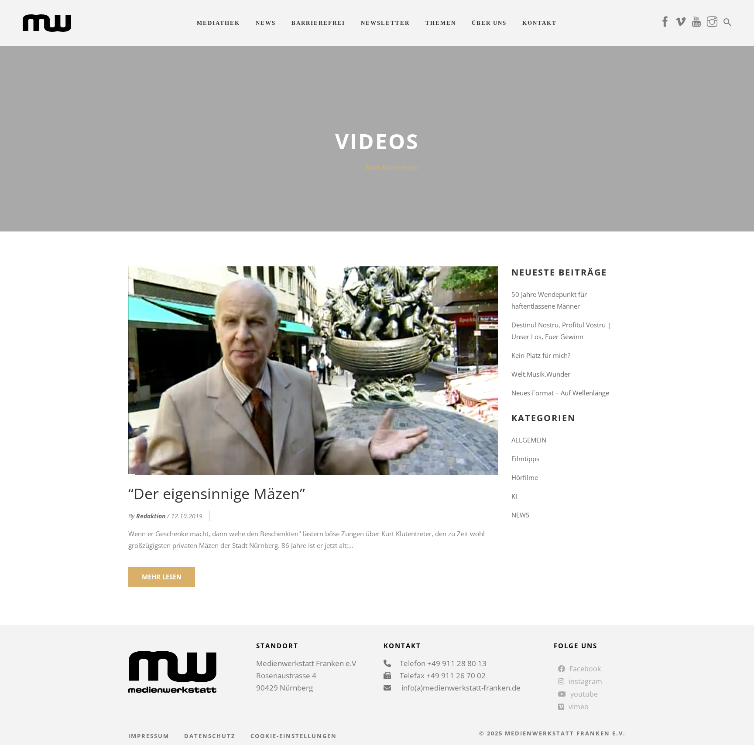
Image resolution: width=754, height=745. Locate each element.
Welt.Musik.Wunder (540, 374)
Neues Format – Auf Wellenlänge (560, 392)
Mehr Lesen (162, 576)
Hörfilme (524, 477)
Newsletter (385, 23)
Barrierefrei (318, 23)
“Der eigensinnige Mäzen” (216, 493)
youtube (584, 694)
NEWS (520, 514)
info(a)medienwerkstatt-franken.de (460, 688)
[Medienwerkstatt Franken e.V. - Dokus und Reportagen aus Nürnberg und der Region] (47, 22)
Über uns (489, 23)
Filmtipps (525, 458)
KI (514, 496)
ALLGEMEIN (528, 439)
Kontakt (539, 23)
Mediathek (218, 23)
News (266, 23)
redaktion (150, 516)
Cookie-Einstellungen (293, 736)
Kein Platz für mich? (540, 355)
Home (344, 167)
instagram (585, 681)
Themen (440, 23)
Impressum (148, 736)
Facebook (585, 669)
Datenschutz (210, 736)
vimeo (579, 706)
